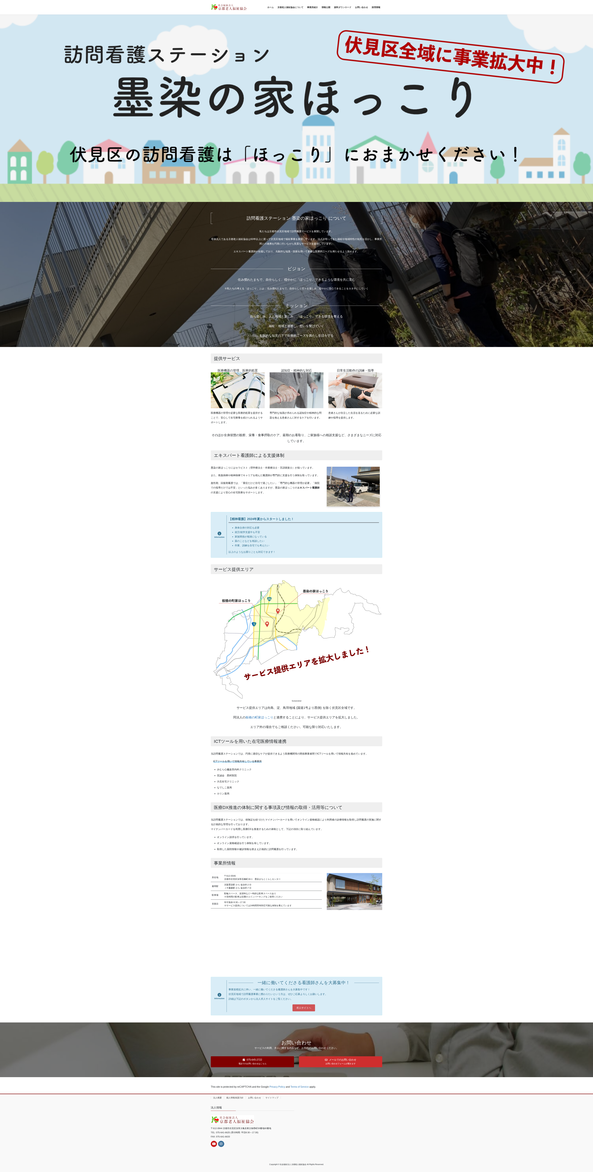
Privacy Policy (277, 1086)
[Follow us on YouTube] (214, 1144)
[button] (303, 1007)
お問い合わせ (254, 1097)
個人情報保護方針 (235, 1097)
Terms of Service (299, 1086)
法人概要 (217, 1097)
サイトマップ (271, 1097)
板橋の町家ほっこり (259, 717)
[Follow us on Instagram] (221, 1144)
